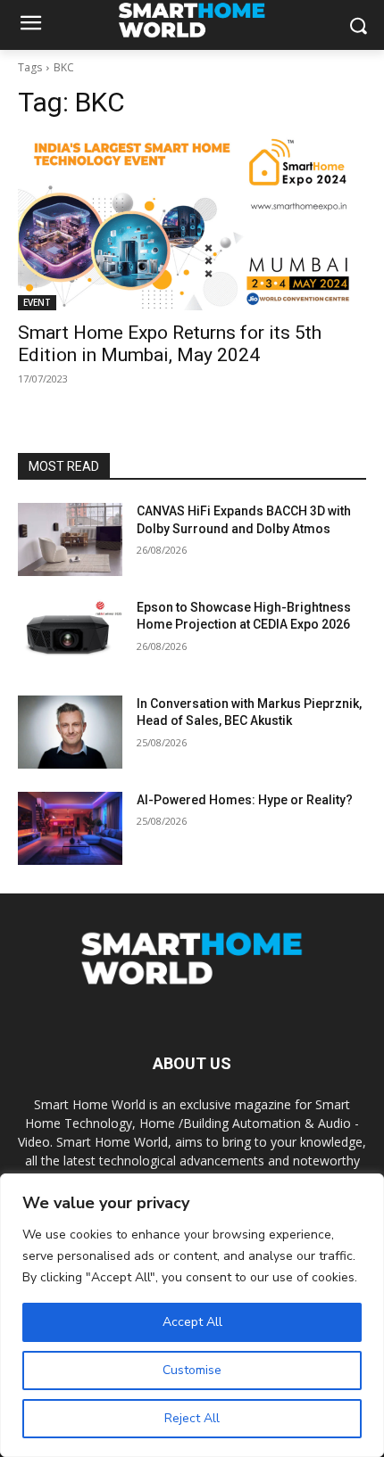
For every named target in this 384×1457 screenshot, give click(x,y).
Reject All (192, 1418)
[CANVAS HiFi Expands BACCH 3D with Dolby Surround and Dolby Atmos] (70, 539)
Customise (192, 1370)
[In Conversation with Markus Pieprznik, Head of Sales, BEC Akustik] (70, 732)
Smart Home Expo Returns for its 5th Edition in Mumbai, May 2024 (169, 344)
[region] (192, 1315)
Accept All (192, 1321)
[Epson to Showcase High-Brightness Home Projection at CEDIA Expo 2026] (70, 635)
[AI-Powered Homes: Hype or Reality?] (70, 828)
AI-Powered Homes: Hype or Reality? (245, 800)
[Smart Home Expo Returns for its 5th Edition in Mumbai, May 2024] (192, 223)
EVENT (37, 302)
